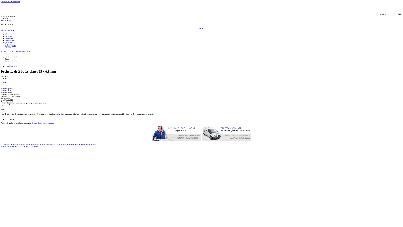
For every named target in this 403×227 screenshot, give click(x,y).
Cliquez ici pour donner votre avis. (42, 123)
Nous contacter (79, 144)
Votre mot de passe (7, 24)
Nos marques (9, 40)
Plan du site (60, 144)
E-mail (4, 112)
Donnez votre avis (11, 61)
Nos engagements (19, 144)
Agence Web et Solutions (9, 146)
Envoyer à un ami (11, 66)
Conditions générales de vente (35, 144)
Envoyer (4, 116)
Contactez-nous (6, 2)
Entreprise (8, 44)
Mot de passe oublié (7, 30)
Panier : (8, 16)
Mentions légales (50, 144)
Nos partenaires (69, 144)
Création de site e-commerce (28, 146)
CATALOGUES (10, 46)
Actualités (8, 42)
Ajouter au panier (6, 89)
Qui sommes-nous (7, 144)
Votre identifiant (6, 20)
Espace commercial (90, 144)
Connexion (4, 18)
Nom (3, 110)
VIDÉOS (8, 48)
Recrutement (15, 2)
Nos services (9, 38)
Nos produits (9, 36)
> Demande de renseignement (11, 96)
